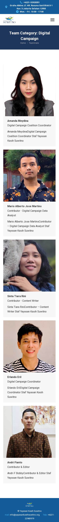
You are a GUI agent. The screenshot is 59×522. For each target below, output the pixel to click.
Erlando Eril (14, 377)
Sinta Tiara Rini (16, 296)
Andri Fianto (14, 462)
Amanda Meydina (17, 120)
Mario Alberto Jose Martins (24, 206)
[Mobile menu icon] (52, 20)
